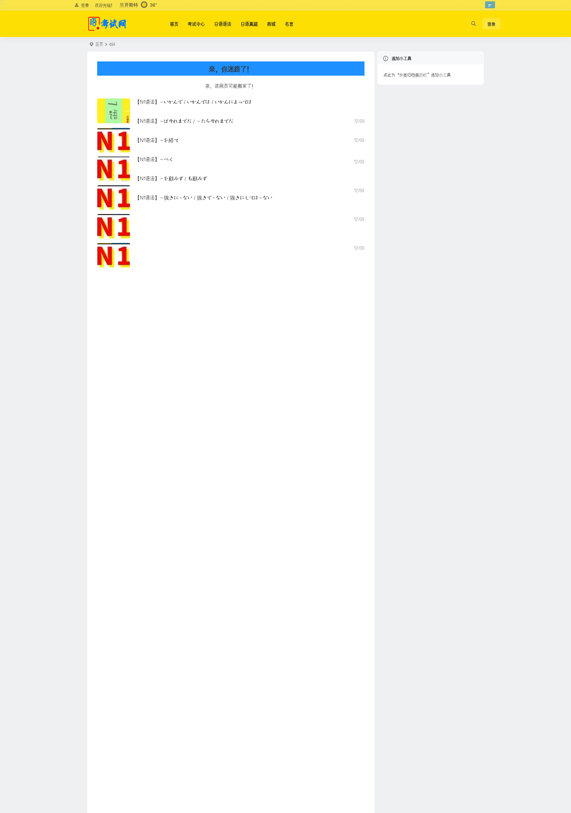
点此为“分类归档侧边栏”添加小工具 (417, 74)
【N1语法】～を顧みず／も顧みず (171, 178)
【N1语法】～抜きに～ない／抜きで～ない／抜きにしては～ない (203, 197)
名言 (289, 23)
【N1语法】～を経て (156, 139)
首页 (174, 23)
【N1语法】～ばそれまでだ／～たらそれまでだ (184, 120)
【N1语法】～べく (154, 159)
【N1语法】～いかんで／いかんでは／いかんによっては (193, 101)
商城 (271, 23)
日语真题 (249, 23)
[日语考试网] (107, 24)
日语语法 (222, 23)
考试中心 (196, 23)
